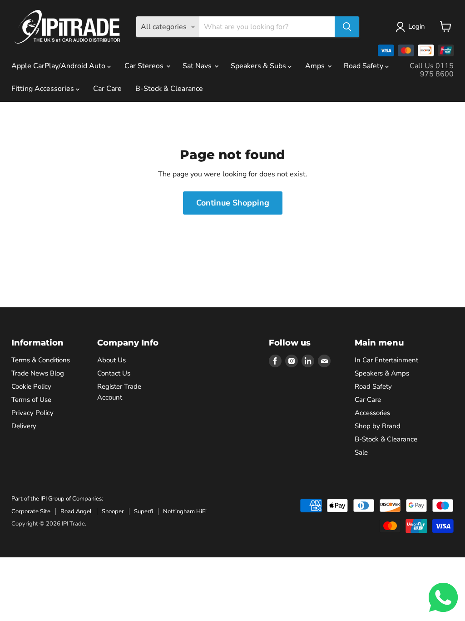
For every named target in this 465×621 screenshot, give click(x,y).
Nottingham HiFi (185, 511)
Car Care (107, 89)
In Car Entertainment (386, 360)
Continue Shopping (232, 202)
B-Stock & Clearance (169, 89)
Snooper (113, 511)
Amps (315, 66)
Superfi (143, 511)
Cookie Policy (31, 386)
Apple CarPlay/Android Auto (59, 66)
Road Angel (76, 511)
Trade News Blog (37, 373)
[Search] (347, 26)
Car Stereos (144, 66)
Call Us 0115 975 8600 (432, 70)
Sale (361, 452)
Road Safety (364, 66)
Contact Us (113, 373)
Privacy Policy (32, 412)
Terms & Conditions (40, 360)
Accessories (372, 412)
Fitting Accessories (43, 89)
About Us (111, 360)
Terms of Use (31, 399)
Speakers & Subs (259, 66)
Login (416, 26)
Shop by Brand (378, 426)
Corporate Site (30, 511)
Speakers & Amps (382, 373)
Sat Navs (198, 66)
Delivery (23, 426)
